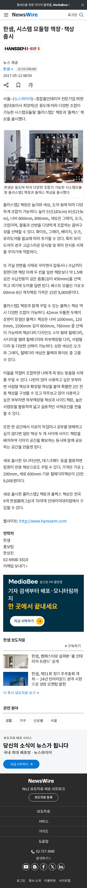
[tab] (43, 811)
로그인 (21, 881)
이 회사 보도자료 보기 (21, 693)
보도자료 (43, 811)
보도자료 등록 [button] (44, 797)
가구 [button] (22, 720)
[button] (6, 85)
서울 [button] (53, 720)
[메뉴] (5, 15)
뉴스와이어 (23, 98)
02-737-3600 (45, 851)
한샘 (8, 69)
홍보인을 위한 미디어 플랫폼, (43, 5)
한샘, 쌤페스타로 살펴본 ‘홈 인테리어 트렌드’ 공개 (57, 659)
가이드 (44, 831)
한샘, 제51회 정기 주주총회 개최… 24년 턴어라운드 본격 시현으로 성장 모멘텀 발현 (56, 679)
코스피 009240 (27, 69)
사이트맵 (64, 881)
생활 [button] (8, 720)
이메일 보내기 (15, 566)
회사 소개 (35, 881)
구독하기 (74, 646)
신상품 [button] (38, 720)
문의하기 (43, 858)
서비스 (44, 821)
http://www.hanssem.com (43, 521)
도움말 (44, 841)
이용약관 (50, 881)
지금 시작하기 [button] (19, 764)
